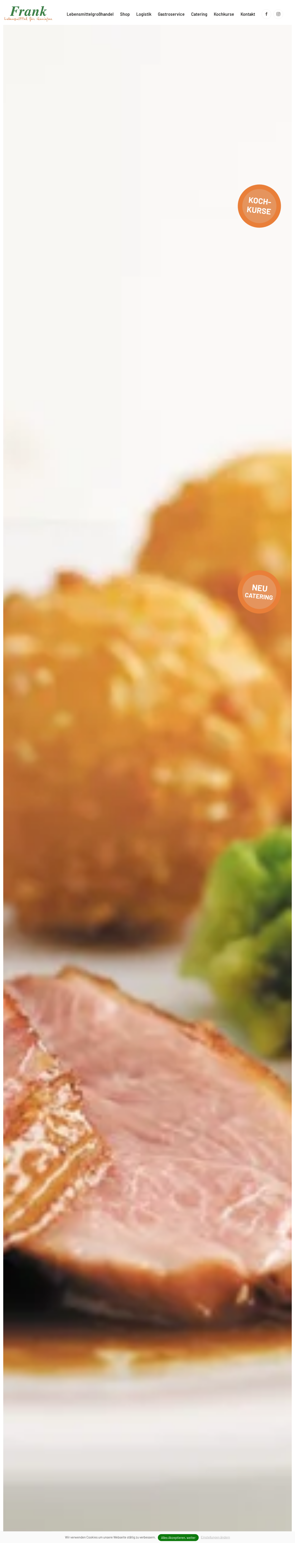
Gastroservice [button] (171, 14)
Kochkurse (224, 14)
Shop (125, 14)
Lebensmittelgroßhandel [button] (90, 14)
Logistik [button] (143, 14)
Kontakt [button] (248, 14)
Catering (199, 14)
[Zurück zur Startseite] (28, 14)
